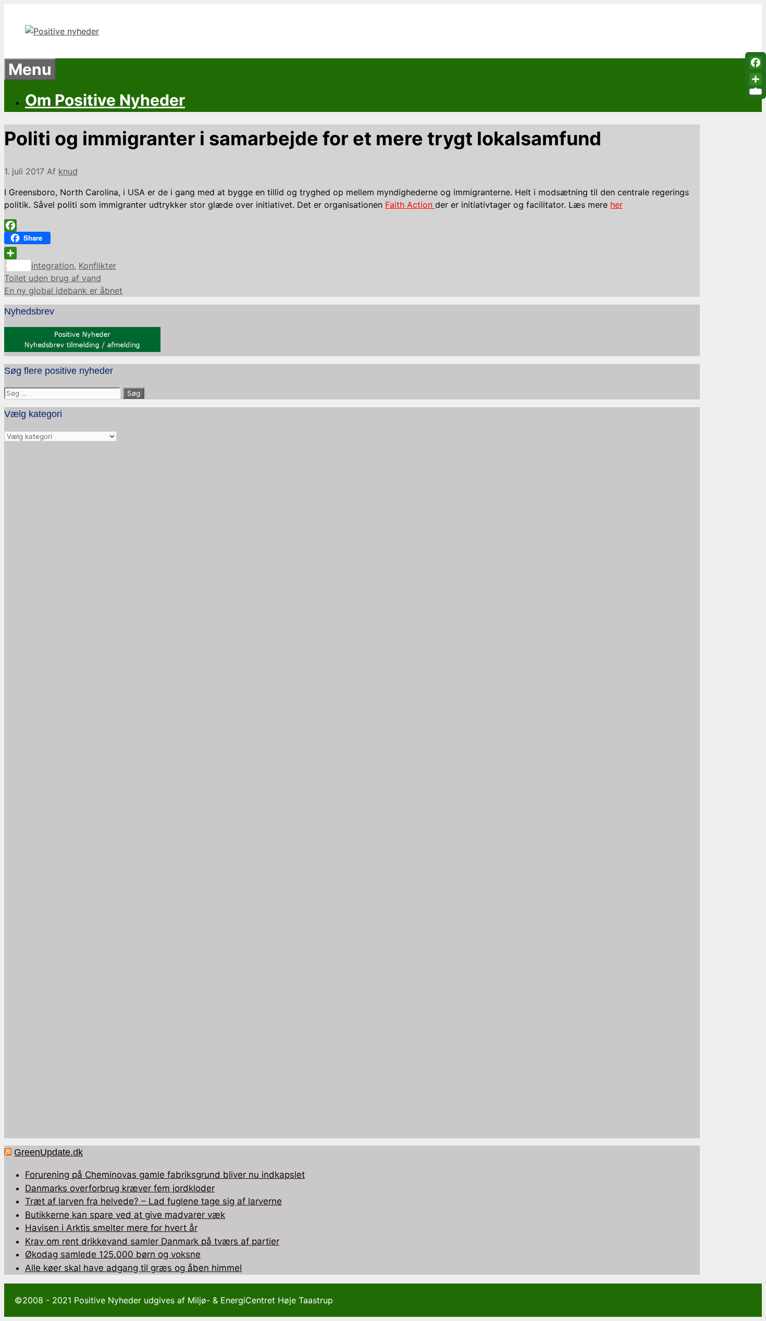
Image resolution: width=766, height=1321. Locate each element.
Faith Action (410, 204)
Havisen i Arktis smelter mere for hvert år (111, 1228)
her (616, 204)
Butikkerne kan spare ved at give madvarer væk (125, 1215)
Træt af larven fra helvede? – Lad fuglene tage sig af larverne (153, 1201)
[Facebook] (352, 225)
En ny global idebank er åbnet (63, 290)
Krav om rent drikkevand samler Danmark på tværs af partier (152, 1241)
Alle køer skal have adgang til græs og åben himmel (133, 1268)
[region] (352, 790)
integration (52, 265)
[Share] (352, 253)
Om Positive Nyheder (105, 100)
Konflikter (97, 265)
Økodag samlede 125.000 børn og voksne (113, 1254)
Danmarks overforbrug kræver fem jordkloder (120, 1188)
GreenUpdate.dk (48, 1152)
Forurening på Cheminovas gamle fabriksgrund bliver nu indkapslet (165, 1174)
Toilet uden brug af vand (52, 278)
